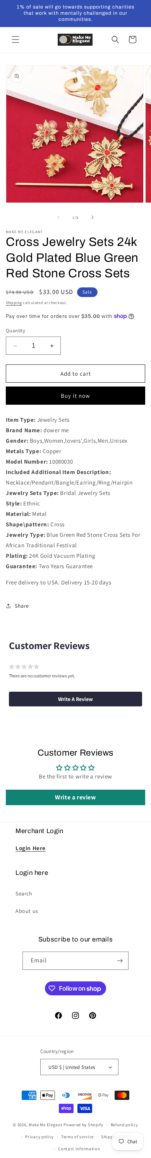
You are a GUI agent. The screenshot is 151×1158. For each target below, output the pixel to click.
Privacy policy (39, 1136)
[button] (15, 39)
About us (26, 910)
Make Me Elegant (46, 1124)
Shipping (14, 302)
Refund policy (124, 1124)
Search (24, 893)
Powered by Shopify (83, 1124)
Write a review (75, 797)
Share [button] (22, 605)
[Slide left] (58, 217)
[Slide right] (92, 217)
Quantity (15, 330)
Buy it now (75, 395)
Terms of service (77, 1136)
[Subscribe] (119, 961)
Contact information (79, 1148)
